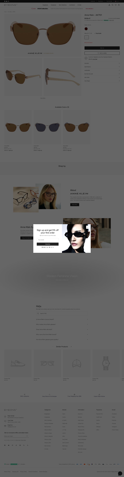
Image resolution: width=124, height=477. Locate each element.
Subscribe (47, 244)
